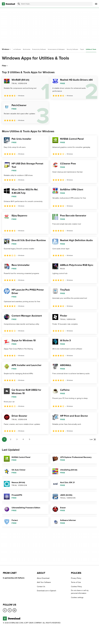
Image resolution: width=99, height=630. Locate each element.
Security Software (72, 49)
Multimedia (26, 49)
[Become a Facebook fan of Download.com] (5, 610)
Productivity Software (39, 49)
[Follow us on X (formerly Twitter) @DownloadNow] (10, 610)
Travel (82, 49)
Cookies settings (77, 597)
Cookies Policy (76, 586)
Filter (4, 65)
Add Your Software (44, 582)
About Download (43, 578)
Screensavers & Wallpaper (56, 49)
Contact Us (41, 586)
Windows (5, 49)
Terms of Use (76, 582)
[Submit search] (19, 4)
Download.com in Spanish (46, 591)
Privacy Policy (76, 578)
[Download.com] (8, 3)
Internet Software (15, 49)
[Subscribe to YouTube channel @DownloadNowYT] (14, 610)
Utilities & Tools (91, 49)
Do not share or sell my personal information (79, 591)
